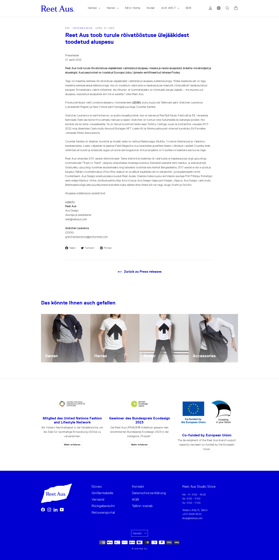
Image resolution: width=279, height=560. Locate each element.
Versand (98, 499)
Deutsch (137, 533)
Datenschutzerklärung (149, 493)
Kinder (151, 8)
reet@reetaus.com (76, 219)
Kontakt (138, 486)
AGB (135, 499)
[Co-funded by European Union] (207, 412)
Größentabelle (102, 493)
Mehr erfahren (72, 444)
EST (67, 28)
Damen (93, 8)
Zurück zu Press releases (142, 271)
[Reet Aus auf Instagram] (49, 509)
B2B (188, 8)
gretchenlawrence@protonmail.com (86, 236)
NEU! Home (132, 8)
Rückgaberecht (103, 506)
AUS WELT (169, 8)
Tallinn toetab (142, 506)
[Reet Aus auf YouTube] (62, 509)
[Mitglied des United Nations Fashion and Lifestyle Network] (72, 404)
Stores (97, 486)
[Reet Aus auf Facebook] (43, 509)
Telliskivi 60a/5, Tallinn (195, 510)
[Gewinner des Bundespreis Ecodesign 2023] (139, 404)
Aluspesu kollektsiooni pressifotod (85, 193)
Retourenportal (103, 512)
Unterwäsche (83, 28)
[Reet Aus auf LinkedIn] (55, 509)
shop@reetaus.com (192, 518)
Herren (111, 8)
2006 (136, 102)
